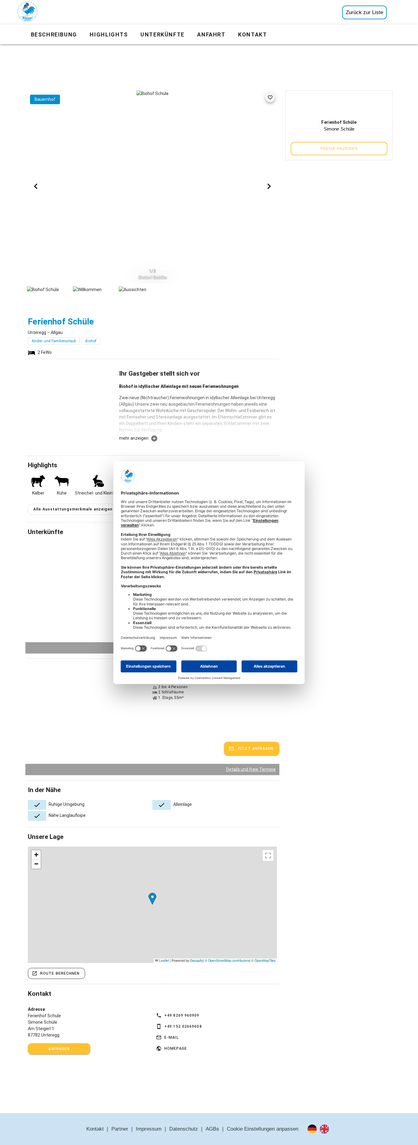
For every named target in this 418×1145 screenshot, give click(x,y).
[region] (152, 905)
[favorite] (270, 97)
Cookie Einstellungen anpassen (262, 1129)
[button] (152, 899)
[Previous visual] (35, 186)
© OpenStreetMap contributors (227, 960)
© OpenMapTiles (263, 960)
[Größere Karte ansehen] (268, 855)
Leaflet (163, 960)
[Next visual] (268, 186)
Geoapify (196, 960)
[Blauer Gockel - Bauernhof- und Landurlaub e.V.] (27, 13)
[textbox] (198, 409)
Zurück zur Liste (364, 12)
